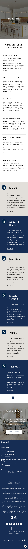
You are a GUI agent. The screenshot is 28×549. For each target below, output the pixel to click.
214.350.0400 (7, 465)
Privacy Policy (20, 540)
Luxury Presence (14, 533)
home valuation (7, 108)
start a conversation (15, 168)
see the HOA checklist (11, 129)
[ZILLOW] (17, 524)
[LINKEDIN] (14, 524)
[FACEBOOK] (7, 524)
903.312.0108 (7, 456)
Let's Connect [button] (14, 431)
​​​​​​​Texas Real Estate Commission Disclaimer (14, 498)
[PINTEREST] (21, 524)
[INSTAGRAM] (10, 524)
